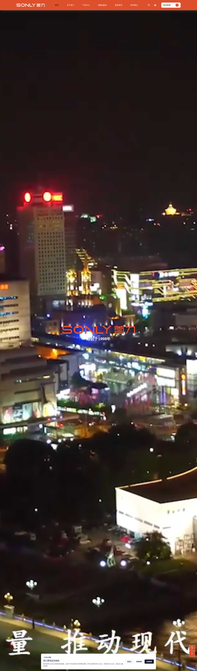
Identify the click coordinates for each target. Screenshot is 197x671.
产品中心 (86, 5)
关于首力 (70, 5)
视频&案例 (102, 5)
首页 (57, 5)
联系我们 (134, 5)
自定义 (129, 661)
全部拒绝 (139, 661)
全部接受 (149, 661)
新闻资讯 (118, 5)
